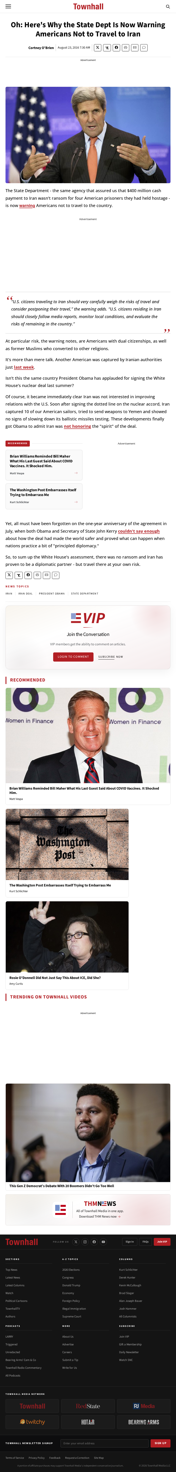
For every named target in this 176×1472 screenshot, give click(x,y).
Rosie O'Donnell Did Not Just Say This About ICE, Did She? (55, 977)
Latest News (13, 1278)
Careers (67, 1352)
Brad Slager (126, 1293)
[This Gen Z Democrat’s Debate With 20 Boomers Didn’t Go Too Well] (88, 1132)
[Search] (168, 6)
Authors (10, 1316)
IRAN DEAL (25, 594)
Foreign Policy (71, 1301)
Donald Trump (71, 1285)
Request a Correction (77, 1458)
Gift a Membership (130, 1344)
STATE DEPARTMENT (84, 594)
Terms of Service (15, 1458)
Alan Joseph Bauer (130, 1301)
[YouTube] (103, 1242)
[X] (76, 1242)
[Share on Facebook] (116, 47)
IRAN (9, 594)
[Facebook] (94, 1242)
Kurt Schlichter (18, 891)
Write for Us (69, 1368)
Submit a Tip (70, 1360)
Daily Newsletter (129, 1352)
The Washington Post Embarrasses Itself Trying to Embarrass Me (60, 885)
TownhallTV (13, 1309)
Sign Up (161, 1443)
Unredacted (13, 1352)
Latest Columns (15, 1285)
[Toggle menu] (8, 6)
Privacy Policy (37, 1458)
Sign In (130, 1242)
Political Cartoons (16, 1301)
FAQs (145, 1242)
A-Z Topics (70, 1259)
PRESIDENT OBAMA (52, 594)
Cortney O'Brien (41, 47)
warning (27, 205)
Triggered (11, 1344)
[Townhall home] (22, 1242)
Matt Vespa (16, 799)
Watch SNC (126, 1360)
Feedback (54, 1458)
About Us (67, 1337)
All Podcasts (13, 1376)
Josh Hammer (128, 1309)
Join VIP (162, 1242)
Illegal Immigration (74, 1309)
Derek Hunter (127, 1278)
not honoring (77, 426)
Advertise (68, 1344)
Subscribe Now (110, 657)
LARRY (9, 1337)
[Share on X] (97, 47)
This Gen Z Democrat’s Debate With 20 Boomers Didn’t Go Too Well (61, 1186)
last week (24, 367)
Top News (11, 1270)
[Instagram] (85, 1242)
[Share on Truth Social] (107, 47)
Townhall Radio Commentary (23, 1368)
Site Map (99, 1458)
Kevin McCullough (130, 1285)
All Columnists (127, 1316)
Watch (9, 1293)
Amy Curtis (16, 984)
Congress (68, 1278)
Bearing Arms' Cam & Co (21, 1360)
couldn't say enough (139, 531)
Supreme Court (71, 1316)
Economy (68, 1293)
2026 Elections (71, 1270)
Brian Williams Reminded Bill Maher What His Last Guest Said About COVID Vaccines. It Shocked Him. (84, 790)
